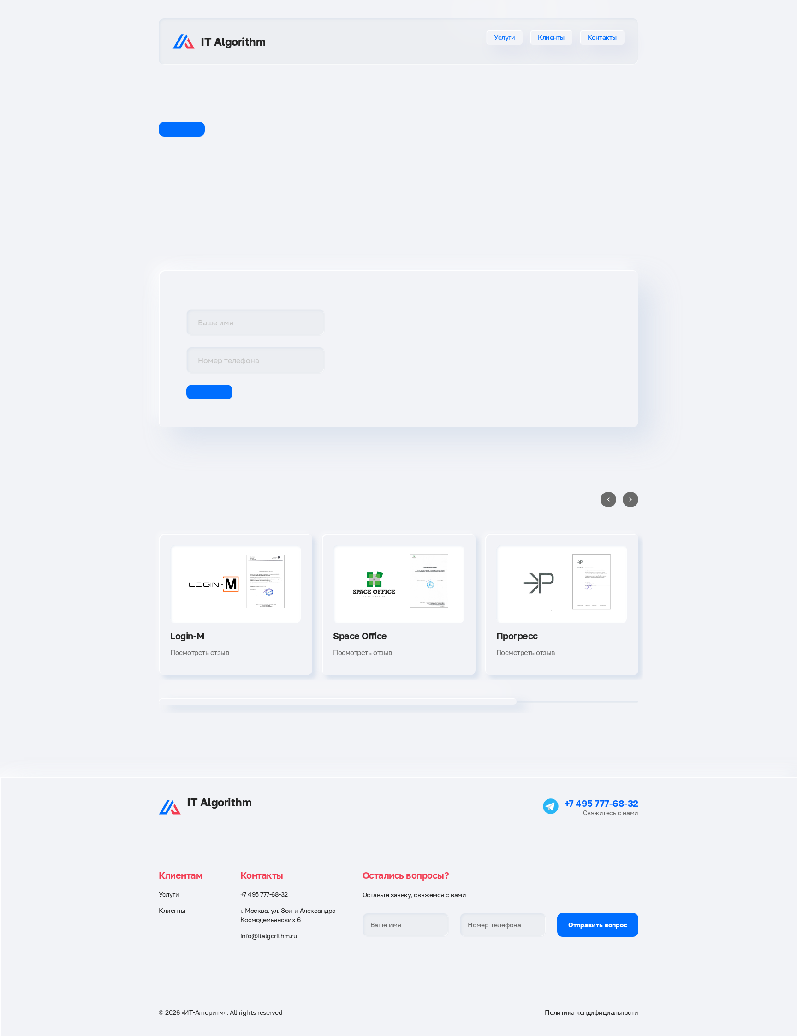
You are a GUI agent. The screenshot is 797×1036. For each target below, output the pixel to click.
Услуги (504, 37)
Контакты (602, 37)
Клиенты (551, 37)
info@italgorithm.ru (268, 936)
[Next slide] (630, 499)
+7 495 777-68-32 (601, 803)
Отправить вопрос (597, 925)
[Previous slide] (608, 499)
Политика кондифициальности (591, 1012)
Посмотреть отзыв (199, 652)
